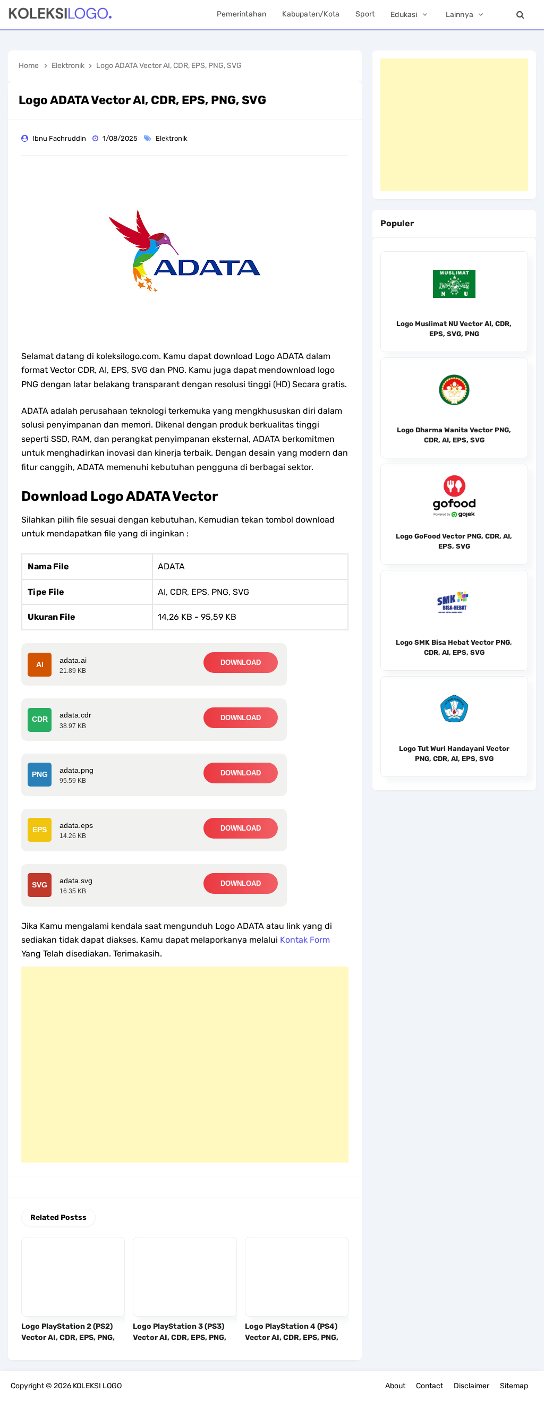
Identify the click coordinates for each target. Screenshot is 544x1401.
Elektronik (172, 138)
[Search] (520, 14)
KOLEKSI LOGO (97, 1385)
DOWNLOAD (240, 663)
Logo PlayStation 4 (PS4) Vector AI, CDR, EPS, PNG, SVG (291, 1337)
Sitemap (514, 1385)
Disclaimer (471, 1385)
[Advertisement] (184, 1065)
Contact (429, 1385)
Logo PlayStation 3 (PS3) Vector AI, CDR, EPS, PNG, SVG (179, 1337)
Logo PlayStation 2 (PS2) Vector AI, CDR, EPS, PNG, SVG (68, 1337)
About (395, 1385)
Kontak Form (305, 940)
